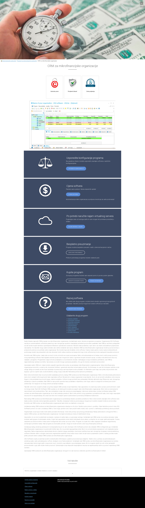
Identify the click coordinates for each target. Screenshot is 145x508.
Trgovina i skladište (73, 318)
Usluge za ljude (72, 330)
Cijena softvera (73, 194)
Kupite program (29, 496)
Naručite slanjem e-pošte (76, 280)
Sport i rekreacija (72, 327)
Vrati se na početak (30, 503)
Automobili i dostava (73, 329)
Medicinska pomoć (73, 323)
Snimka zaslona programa (31, 479)
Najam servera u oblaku (75, 226)
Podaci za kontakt (95, 280)
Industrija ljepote (72, 325)
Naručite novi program (75, 308)
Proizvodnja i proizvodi (74, 320)
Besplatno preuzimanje (75, 252)
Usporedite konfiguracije (76, 168)
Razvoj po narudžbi (29, 500)
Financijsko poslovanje (74, 322)
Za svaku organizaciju (73, 332)
